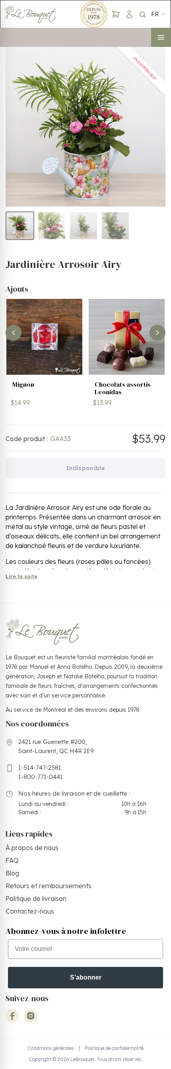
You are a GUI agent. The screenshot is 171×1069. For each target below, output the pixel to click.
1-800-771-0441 (40, 776)
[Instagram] (30, 1016)
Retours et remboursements (48, 886)
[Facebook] (12, 1016)
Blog (12, 873)
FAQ (12, 860)
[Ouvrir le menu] (161, 37)
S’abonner (85, 977)
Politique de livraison (36, 898)
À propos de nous (32, 848)
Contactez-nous (30, 911)
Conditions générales (50, 1048)
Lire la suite (21, 576)
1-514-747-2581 (39, 767)
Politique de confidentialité (114, 1048)
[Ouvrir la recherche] (142, 14)
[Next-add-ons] (157, 333)
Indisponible (85, 468)
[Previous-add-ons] (13, 333)
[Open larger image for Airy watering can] (85, 127)
